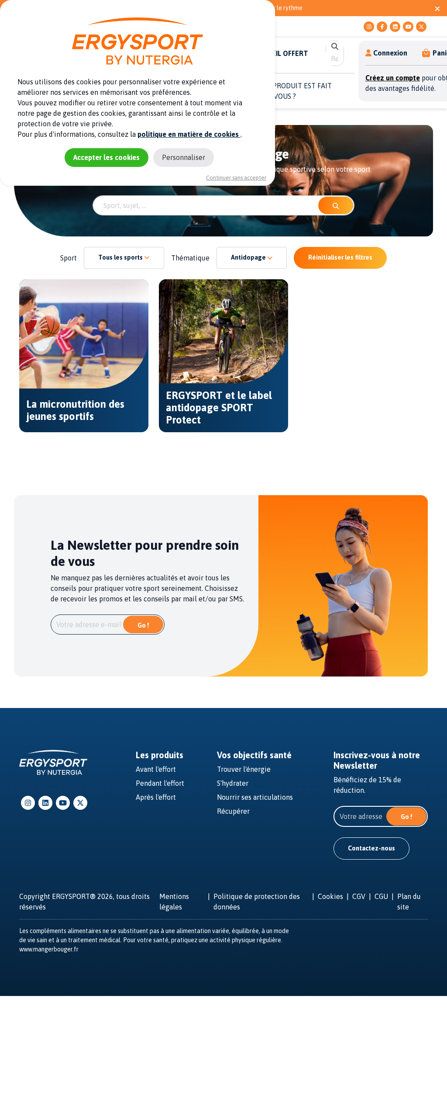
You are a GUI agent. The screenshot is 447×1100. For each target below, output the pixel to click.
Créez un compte (392, 78)
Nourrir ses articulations (255, 797)
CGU (381, 896)
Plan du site (409, 901)
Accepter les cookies (106, 157)
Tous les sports (121, 257)
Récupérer (233, 811)
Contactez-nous (371, 848)
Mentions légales (174, 901)
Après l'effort (156, 797)
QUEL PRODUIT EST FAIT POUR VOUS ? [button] (293, 91)
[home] (53, 762)
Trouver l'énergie (244, 769)
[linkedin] (395, 26)
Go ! (143, 625)
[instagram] (368, 26)
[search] (335, 46)
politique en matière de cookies (189, 134)
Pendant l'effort (160, 783)
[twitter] (421, 26)
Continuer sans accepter (236, 177)
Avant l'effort (156, 769)
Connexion (390, 53)
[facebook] (382, 26)
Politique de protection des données (256, 901)
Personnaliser (183, 157)
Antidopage (249, 257)
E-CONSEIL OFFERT (277, 53)
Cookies (330, 896)
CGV (358, 896)
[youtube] (408, 26)
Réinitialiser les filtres (340, 257)
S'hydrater (232, 783)
